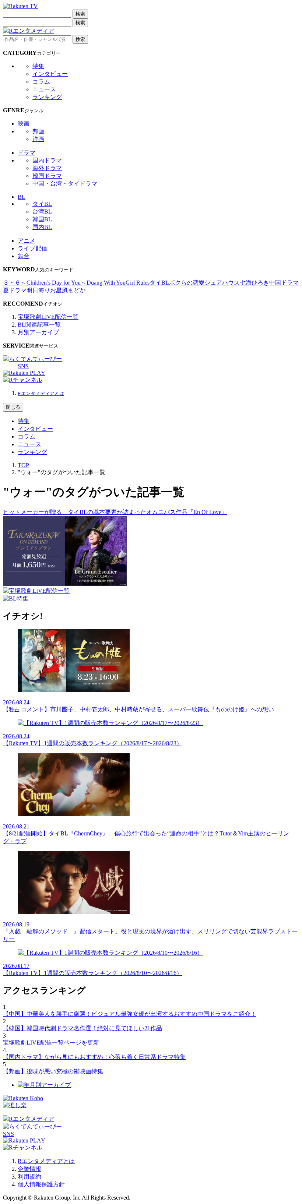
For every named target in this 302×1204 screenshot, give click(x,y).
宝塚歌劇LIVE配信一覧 (48, 317)
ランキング (47, 97)
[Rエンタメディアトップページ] (28, 1119)
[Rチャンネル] (22, 380)
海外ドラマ (47, 168)
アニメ (26, 240)
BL (21, 197)
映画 (23, 123)
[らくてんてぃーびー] (32, 359)
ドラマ (26, 152)
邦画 (38, 131)
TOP (23, 465)
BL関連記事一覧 (39, 324)
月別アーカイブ (38, 332)
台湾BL (42, 211)
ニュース (44, 89)
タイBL (42, 204)
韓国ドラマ (47, 176)
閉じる (13, 407)
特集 (38, 66)
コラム (41, 81)
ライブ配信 (32, 248)
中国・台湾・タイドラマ (64, 183)
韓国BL (42, 219)
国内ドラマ (47, 160)
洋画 (38, 139)
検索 (80, 14)
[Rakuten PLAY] (24, 373)
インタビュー (50, 74)
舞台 (23, 256)
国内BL (42, 227)
